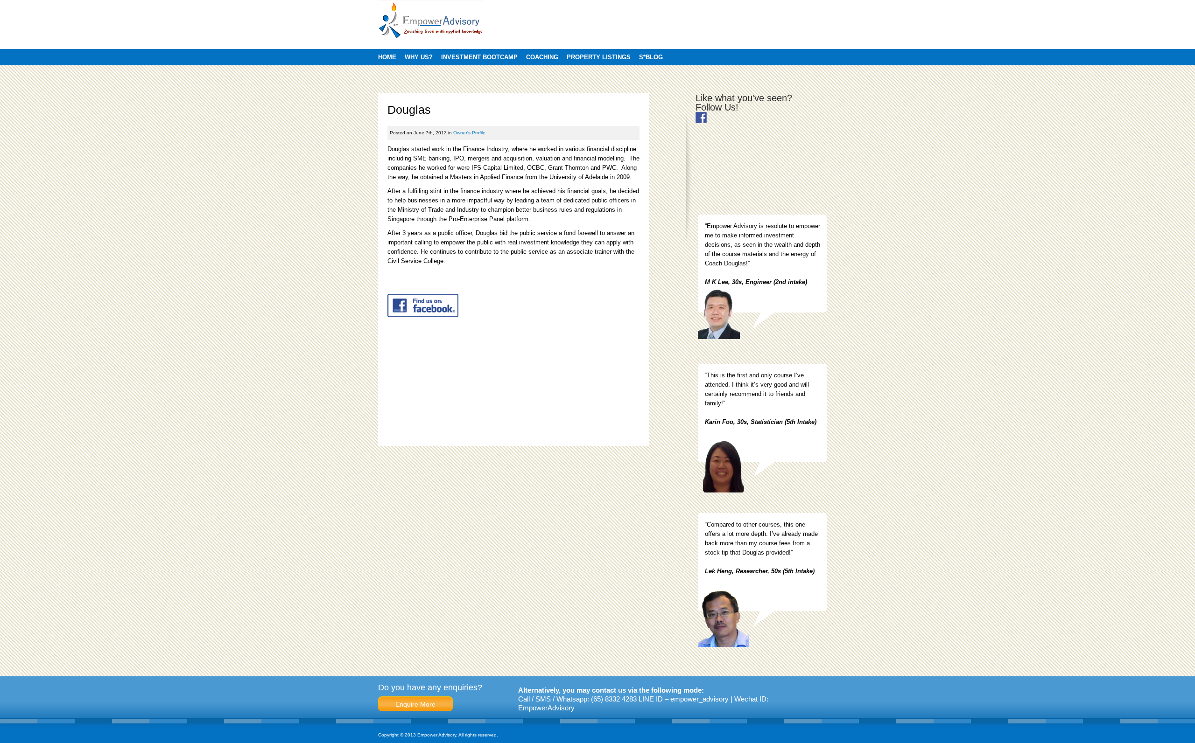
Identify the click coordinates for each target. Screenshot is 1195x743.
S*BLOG (651, 57)
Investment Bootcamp (479, 57)
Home (387, 57)
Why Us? (419, 57)
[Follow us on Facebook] (701, 117)
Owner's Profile (469, 132)
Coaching (542, 57)
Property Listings (599, 57)
